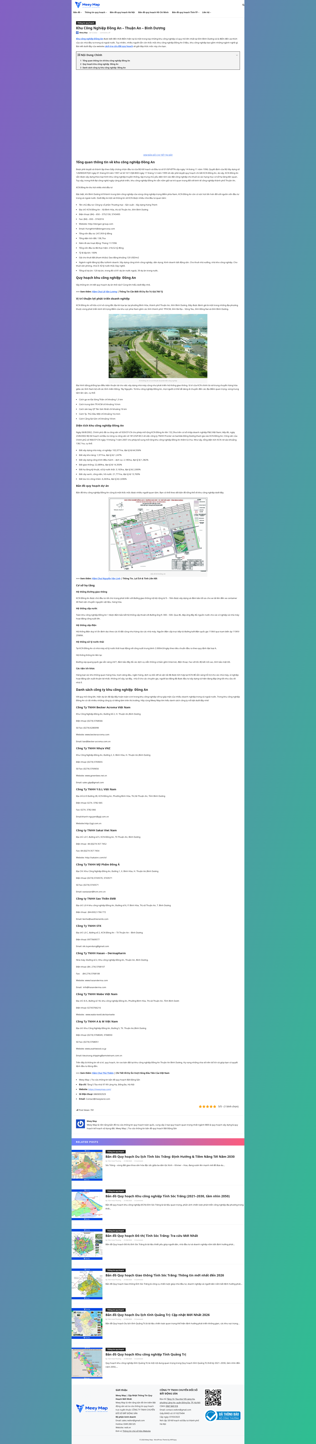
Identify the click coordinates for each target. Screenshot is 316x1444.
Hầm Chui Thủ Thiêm (103, 1073)
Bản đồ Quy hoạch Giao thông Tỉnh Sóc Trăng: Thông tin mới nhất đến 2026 (165, 1275)
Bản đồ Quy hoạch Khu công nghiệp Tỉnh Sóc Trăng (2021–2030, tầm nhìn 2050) (168, 1196)
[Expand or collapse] (236, 55)
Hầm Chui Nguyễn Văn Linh (106, 578)
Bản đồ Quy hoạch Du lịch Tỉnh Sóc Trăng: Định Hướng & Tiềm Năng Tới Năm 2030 (170, 1156)
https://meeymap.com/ (99, 1089)
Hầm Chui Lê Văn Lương (104, 291)
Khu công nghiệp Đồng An (89, 38)
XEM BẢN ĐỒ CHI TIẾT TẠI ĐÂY (158, 155)
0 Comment (138, 1161)
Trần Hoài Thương (114, 1161)
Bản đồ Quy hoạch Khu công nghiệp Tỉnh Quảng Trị (146, 1354)
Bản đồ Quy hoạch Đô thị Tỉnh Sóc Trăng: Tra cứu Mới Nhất (152, 1236)
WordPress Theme (161, 1440)
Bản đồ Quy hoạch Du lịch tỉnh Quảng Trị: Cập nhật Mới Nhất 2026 (158, 1315)
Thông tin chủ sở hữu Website (137, 1431)
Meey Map (83, 33)
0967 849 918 (172, 1406)
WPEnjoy (173, 1440)
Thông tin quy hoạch (86, 23)
